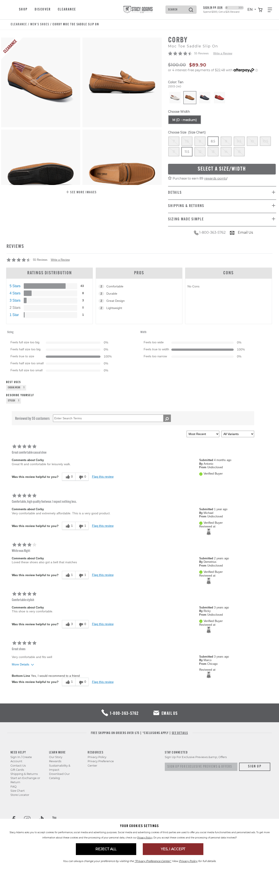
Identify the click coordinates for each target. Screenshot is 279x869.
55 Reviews (201, 53)
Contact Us (18, 765)
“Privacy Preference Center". (152, 861)
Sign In (207, 7)
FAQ (13, 786)
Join (220, 7)
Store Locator (19, 794)
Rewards (55, 761)
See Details (180, 733)
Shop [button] (23, 9)
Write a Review (222, 53)
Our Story (55, 757)
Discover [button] (43, 9)
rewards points (215, 178)
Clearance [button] (67, 9)
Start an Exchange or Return (25, 780)
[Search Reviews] (167, 418)
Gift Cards (17, 769)
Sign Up (254, 766)
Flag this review (103, 476)
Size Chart (17, 790)
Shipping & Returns (24, 774)
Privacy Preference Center (101, 763)
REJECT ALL (105, 849)
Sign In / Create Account (21, 759)
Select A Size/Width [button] (222, 169)
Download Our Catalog (59, 776)
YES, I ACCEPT (173, 849)
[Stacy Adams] (208, 531)
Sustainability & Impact (59, 767)
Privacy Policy (97, 757)
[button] (81, 192)
